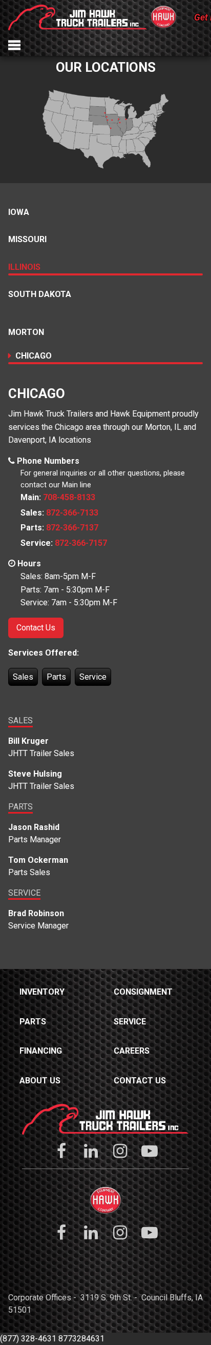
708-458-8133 (69, 497)
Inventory (42, 992)
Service (130, 1021)
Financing (40, 1051)
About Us (39, 1080)
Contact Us (35, 627)
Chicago (33, 356)
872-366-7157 (81, 543)
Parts (32, 1021)
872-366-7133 (72, 513)
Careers (132, 1051)
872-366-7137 (72, 527)
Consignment (143, 992)
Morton (26, 332)
